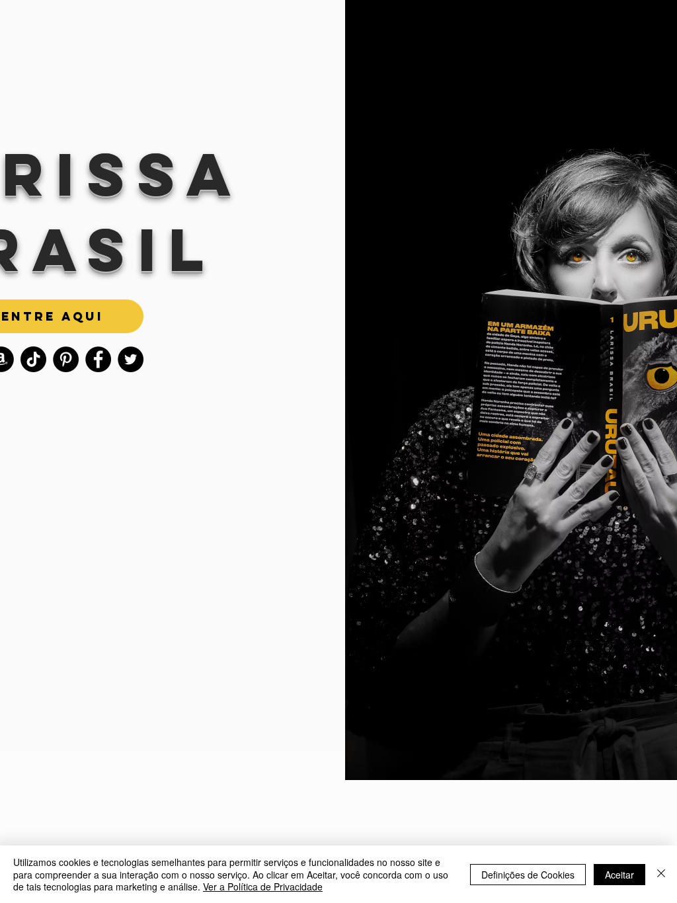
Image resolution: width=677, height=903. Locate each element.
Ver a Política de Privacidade (263, 886)
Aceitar (619, 874)
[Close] (661, 874)
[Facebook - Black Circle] (98, 359)
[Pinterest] (66, 359)
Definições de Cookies (528, 874)
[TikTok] (33, 359)
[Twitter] (130, 359)
